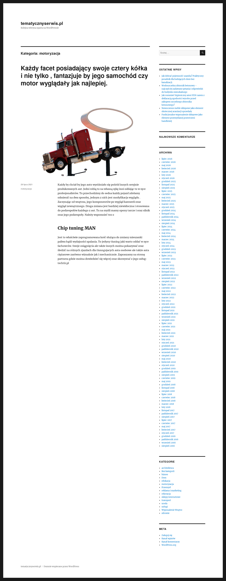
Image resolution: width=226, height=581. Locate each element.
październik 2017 (170, 413)
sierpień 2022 (168, 281)
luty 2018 (166, 407)
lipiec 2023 (167, 255)
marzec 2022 (168, 297)
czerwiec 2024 (169, 230)
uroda (164, 503)
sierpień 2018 (168, 391)
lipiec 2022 (167, 284)
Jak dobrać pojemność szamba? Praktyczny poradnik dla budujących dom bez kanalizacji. (183, 79)
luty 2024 (166, 242)
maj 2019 (166, 381)
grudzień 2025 (169, 181)
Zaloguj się (167, 535)
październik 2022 (170, 275)
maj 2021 (166, 330)
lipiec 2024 (167, 226)
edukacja (166, 481)
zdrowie (165, 513)
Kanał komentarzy (171, 541)
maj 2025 (166, 197)
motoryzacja (26, 188)
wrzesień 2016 (169, 442)
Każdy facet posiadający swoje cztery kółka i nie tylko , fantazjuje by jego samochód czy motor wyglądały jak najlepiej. (84, 75)
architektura (168, 468)
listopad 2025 (168, 184)
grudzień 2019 (169, 368)
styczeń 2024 (168, 246)
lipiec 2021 (167, 323)
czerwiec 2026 (169, 162)
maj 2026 (166, 165)
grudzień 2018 (168, 384)
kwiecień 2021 (168, 333)
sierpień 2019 (168, 375)
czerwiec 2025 (169, 194)
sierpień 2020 (168, 355)
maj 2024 (166, 233)
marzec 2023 (168, 265)
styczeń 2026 (168, 178)
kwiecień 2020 (169, 362)
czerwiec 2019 (168, 378)
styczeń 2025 (168, 207)
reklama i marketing (171, 490)
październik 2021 (170, 313)
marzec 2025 (168, 204)
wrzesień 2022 (169, 278)
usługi (165, 506)
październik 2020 (170, 349)
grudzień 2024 (169, 210)
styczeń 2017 (168, 433)
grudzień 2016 (169, 436)
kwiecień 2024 (169, 236)
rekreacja (166, 494)
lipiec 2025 (167, 191)
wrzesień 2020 (169, 352)
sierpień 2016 (168, 446)
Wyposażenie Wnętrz (172, 510)
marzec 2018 (168, 404)
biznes (165, 474)
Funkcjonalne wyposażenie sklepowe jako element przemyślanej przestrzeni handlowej (182, 117)
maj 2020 (166, 359)
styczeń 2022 (168, 304)
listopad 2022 (168, 271)
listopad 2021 (168, 310)
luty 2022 (166, 300)
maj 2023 (166, 262)
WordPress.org (169, 545)
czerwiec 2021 (168, 326)
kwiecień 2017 (168, 429)
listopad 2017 (168, 410)
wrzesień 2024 (169, 220)
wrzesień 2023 (169, 252)
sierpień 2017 (168, 417)
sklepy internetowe (171, 497)
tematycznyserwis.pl (42, 23)
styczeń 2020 (168, 365)
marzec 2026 (168, 171)
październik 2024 (170, 217)
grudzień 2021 (168, 307)
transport (166, 500)
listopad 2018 (168, 388)
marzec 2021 (168, 336)
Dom (164, 477)
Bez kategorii (168, 471)
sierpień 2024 (168, 223)
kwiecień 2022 (169, 294)
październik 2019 (170, 371)
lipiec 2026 (167, 159)
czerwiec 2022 (169, 288)
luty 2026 (166, 175)
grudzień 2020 (169, 346)
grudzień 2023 (169, 249)
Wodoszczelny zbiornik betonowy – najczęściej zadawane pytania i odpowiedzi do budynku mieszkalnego (182, 88)
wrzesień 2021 (169, 317)
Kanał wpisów (168, 538)
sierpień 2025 (168, 188)
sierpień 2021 (168, 320)
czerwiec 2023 (168, 259)
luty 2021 (166, 339)
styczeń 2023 (168, 268)
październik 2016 (170, 439)
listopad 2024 (168, 213)
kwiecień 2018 (168, 400)
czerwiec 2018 (168, 397)
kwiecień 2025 (169, 201)
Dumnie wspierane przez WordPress (61, 566)
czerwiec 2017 (168, 423)
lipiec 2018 (167, 394)
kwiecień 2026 (169, 168)
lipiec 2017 (167, 420)
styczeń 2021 (168, 342)
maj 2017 (166, 426)
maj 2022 (166, 291)
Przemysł (166, 487)
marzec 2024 (168, 239)
